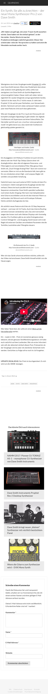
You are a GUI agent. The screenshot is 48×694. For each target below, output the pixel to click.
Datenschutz (18, 689)
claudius (16, 23)
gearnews (13, 3)
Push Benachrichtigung (33, 692)
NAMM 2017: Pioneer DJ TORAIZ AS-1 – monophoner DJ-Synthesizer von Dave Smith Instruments (24, 458)
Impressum (28, 689)
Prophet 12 (36, 84)
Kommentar (11, 612)
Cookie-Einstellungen (15, 692)
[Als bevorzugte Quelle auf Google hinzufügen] (35, 23)
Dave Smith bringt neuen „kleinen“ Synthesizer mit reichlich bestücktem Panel (24, 530)
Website (9, 653)
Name (8, 632)
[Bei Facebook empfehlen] (34, 376)
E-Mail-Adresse (12, 642)
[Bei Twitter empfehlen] (42, 376)
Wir (10, 689)
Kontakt (37, 689)
